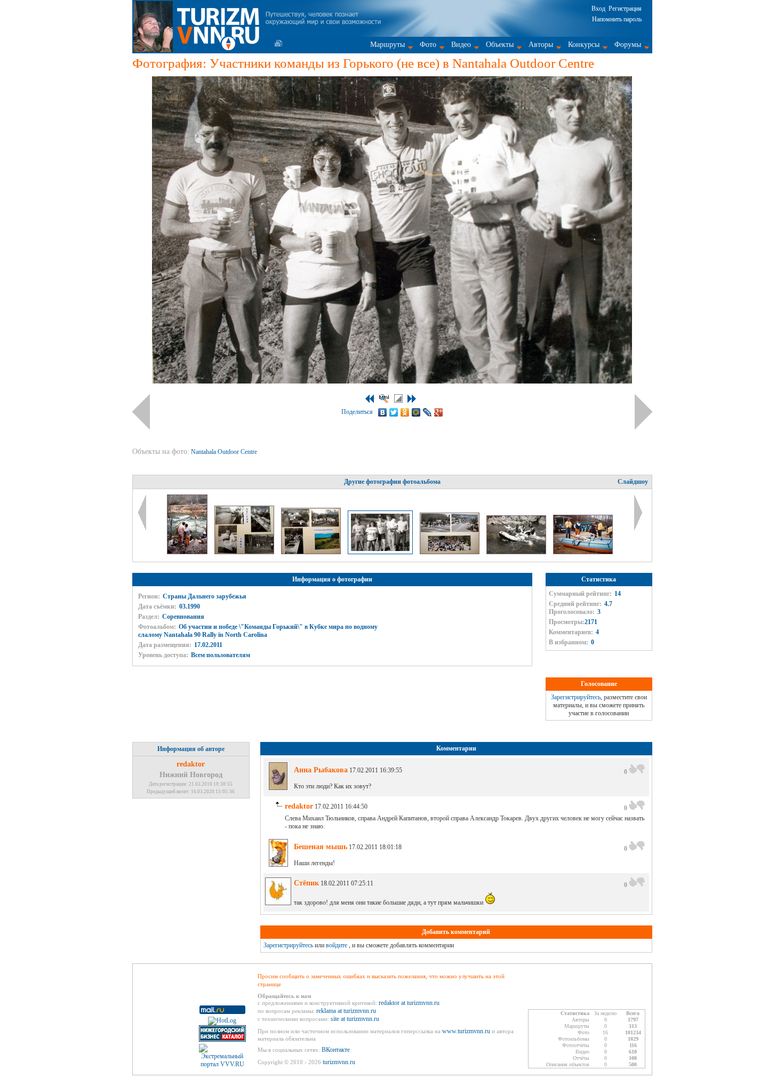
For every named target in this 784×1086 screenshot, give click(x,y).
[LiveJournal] (427, 412)
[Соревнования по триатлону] (450, 552)
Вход (598, 8)
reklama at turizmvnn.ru (346, 1011)
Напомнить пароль (617, 19)
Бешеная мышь (320, 847)
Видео (461, 45)
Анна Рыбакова (321, 770)
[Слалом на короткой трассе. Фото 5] (188, 552)
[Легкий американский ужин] (245, 552)
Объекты (500, 45)
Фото (428, 45)
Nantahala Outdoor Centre (225, 452)
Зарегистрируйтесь (576, 697)
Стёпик (306, 883)
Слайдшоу (633, 481)
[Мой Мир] (416, 412)
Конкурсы (583, 45)
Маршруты (387, 45)
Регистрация (625, 8)
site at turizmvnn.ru (355, 1019)
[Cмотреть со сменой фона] (398, 398)
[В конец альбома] (411, 399)
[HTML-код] (384, 398)
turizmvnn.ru (339, 1062)
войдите (336, 945)
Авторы (541, 45)
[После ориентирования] (311, 552)
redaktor (191, 764)
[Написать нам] (278, 43)
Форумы (627, 45)
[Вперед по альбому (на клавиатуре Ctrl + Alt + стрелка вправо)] (643, 411)
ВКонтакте (336, 1049)
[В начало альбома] (369, 399)
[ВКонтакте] (382, 412)
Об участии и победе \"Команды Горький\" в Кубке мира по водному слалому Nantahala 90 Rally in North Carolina (258, 630)
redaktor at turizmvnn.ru (409, 1003)
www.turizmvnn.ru (466, 1031)
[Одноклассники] (405, 412)
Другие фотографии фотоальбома (392, 481)
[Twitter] (393, 412)
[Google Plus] (438, 412)
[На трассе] (517, 552)
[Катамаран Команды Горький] (583, 552)
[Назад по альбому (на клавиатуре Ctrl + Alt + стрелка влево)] (141, 411)
